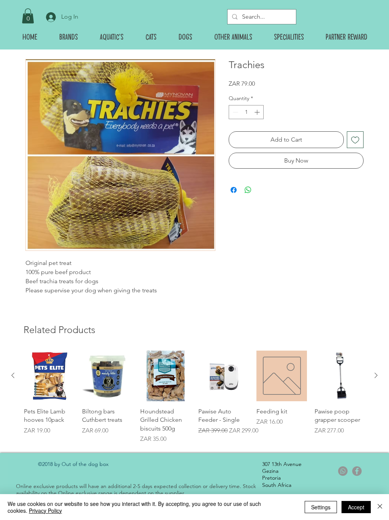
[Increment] (257, 112)
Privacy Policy (45, 510)
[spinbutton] (246, 112)
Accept (356, 507)
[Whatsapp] (343, 471)
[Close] (379, 507)
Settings (320, 507)
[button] (28, 15)
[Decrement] (234, 112)
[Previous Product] (12, 375)
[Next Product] (376, 375)
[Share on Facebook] (233, 190)
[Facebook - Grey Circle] (357, 471)
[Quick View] (49, 376)
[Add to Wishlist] (355, 139)
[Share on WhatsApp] (248, 190)
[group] (194, 397)
